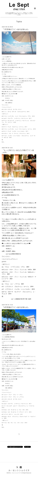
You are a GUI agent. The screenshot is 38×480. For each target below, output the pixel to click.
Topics (19, 22)
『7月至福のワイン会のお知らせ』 (16, 29)
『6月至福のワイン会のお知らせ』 (16, 307)
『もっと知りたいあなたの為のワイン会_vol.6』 (18, 151)
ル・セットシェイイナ (19, 470)
